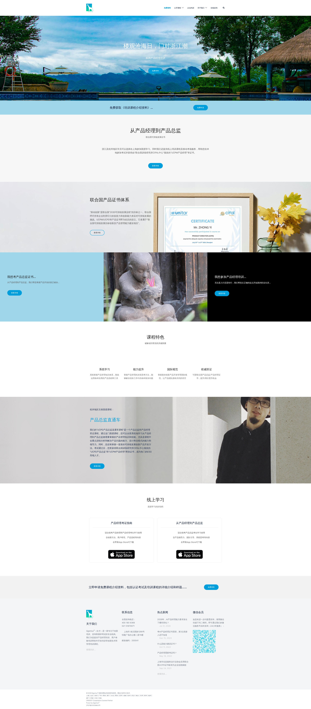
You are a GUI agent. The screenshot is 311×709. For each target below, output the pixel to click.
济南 (91, 698)
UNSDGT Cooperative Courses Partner (99, 700)
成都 (124, 695)
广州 (100, 695)
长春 (100, 698)
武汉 (133, 695)
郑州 (145, 695)
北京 (91, 695)
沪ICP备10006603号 (93, 705)
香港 (104, 695)
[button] (224, 8)
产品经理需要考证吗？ (167, 653)
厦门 (87, 698)
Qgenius (94, 693)
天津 (141, 695)
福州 (149, 695)
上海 (87, 695)
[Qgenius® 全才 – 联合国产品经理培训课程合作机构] (90, 7)
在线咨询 (214, 8)
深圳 (96, 695)
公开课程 (177, 8)
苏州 (120, 695)
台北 (112, 695)
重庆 (116, 695)
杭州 (129, 695)
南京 (137, 695)
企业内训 (190, 8)
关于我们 (201, 8)
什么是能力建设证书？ (167, 644)
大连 (96, 698)
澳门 (108, 695)
